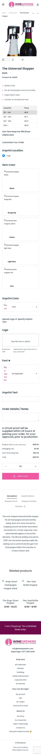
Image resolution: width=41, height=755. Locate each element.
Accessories (13, 13)
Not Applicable (17, 374)
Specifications (27, 496)
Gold (14, 307)
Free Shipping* (13, 626)
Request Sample (29, 501)
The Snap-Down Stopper (10, 601)
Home (4, 13)
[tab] (12, 496)
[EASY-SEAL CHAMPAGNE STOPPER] (36, 13)
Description (12, 496)
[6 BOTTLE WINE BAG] (33, 13)
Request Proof (11, 501)
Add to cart (22, 476)
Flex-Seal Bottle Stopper (30, 601)
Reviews (20, 506)
